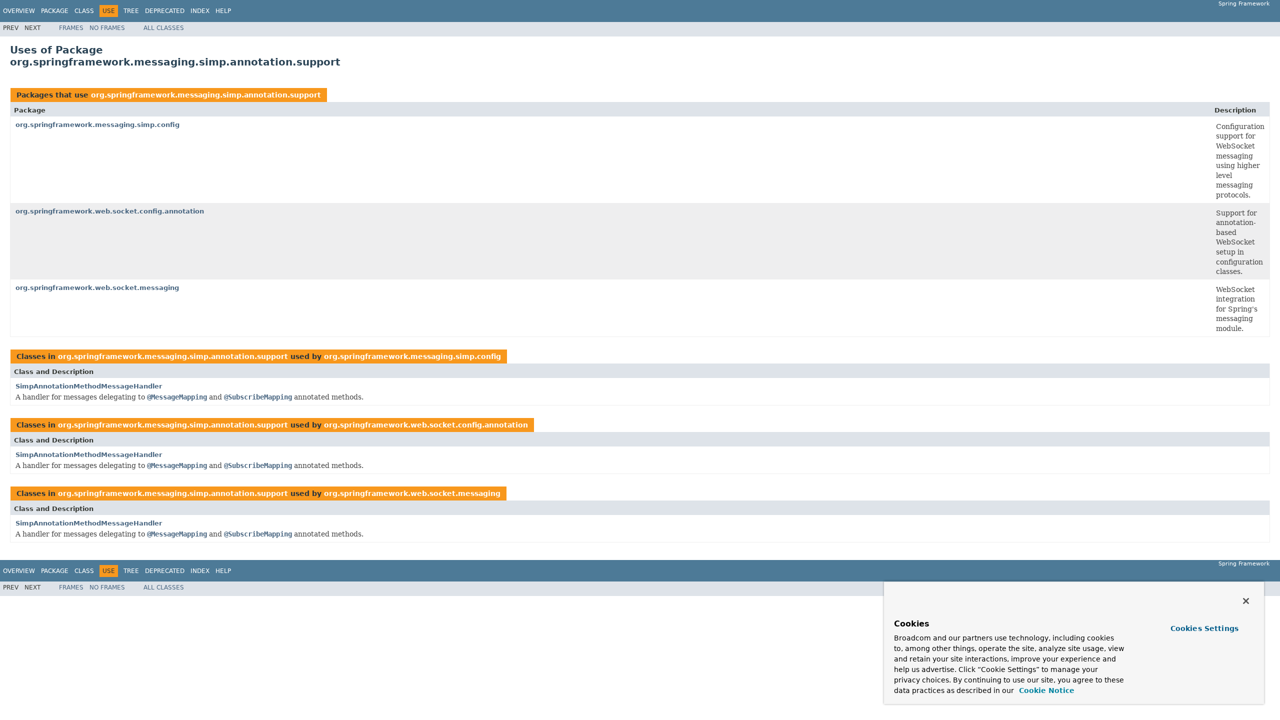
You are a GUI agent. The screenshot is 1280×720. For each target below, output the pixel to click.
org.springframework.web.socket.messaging (97, 288)
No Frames (107, 28)
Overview (19, 11)
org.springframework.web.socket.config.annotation (110, 211)
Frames (71, 28)
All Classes (164, 28)
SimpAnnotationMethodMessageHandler (89, 386)
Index (200, 11)
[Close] (1246, 601)
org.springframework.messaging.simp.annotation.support (206, 95)
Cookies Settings (1204, 628)
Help (223, 11)
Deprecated (164, 11)
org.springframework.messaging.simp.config (98, 124)
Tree (131, 11)
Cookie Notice (1045, 690)
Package (54, 11)
